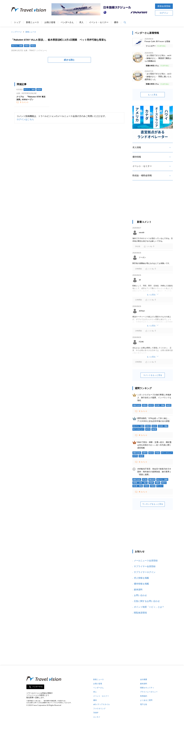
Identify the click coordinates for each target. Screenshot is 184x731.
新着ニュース (32, 22)
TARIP (95, 713)
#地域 (157, 453)
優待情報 (136, 157)
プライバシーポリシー (149, 692)
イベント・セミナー (98, 22)
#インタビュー (138, 429)
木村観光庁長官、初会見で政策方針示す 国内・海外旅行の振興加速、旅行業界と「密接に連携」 (155, 472)
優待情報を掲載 (141, 584)
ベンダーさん (67, 22)
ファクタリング (99, 709)
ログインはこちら (25, 119)
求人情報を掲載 (141, 578)
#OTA (148, 429)
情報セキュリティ (147, 688)
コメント (24, 102)
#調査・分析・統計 (140, 483)
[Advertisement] (152, 202)
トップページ (16, 32)
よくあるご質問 (146, 700)
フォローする (37, 687)
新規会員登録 (163, 6)
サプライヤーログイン (144, 572)
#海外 (151, 483)
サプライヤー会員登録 (144, 566)
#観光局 (152, 479)
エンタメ (96, 717)
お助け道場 (49, 22)
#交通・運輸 (159, 405)
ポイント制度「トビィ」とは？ (149, 607)
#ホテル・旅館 (17, 46)
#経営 (168, 405)
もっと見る (152, 95)
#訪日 (151, 405)
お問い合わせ (140, 595)
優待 (116, 22)
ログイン (164, 13)
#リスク (160, 486)
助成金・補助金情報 (142, 175)
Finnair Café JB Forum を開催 (157, 41)
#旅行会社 (136, 405)
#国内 (27, 46)
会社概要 (143, 679)
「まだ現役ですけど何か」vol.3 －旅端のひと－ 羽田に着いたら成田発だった (158, 76)
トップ (17, 22)
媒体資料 (138, 589)
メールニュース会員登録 (146, 560)
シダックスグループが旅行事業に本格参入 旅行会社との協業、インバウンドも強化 (154, 397)
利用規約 (143, 696)
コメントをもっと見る (152, 375)
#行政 (145, 479)
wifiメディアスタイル (101, 704)
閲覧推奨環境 (140, 613)
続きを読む (69, 60)
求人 (81, 22)
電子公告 (143, 704)
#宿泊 (33, 46)
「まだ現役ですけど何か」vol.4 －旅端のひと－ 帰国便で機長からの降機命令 (158, 58)
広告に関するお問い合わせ (147, 601)
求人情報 (136, 147)
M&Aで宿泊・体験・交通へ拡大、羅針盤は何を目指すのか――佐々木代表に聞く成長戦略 (154, 445)
